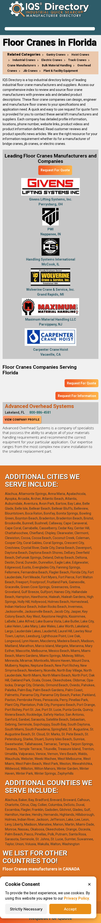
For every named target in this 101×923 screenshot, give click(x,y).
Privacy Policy (76, 898)
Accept (70, 909)
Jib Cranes (30, 70)
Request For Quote (55, 170)
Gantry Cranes (56, 54)
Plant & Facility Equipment (60, 70)
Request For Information (77, 396)
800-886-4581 (40, 412)
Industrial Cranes (23, 60)
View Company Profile (22, 419)
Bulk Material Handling (56, 65)
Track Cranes (77, 60)
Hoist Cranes (80, 54)
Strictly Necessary (26, 909)
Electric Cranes (51, 60)
